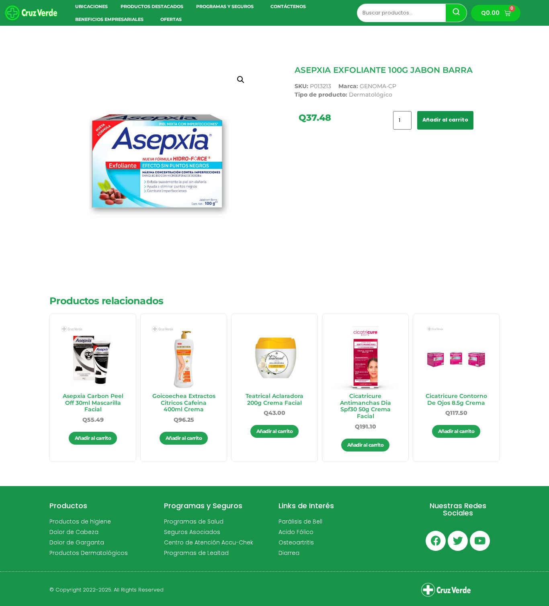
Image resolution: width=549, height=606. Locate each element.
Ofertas (171, 19)
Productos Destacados (152, 6)
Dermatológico (370, 94)
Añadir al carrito (445, 119)
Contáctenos (288, 6)
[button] (241, 79)
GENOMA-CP (378, 86)
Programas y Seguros (225, 6)
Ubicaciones (91, 6)
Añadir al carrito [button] (93, 438)
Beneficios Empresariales (109, 19)
